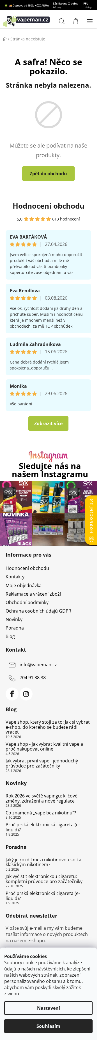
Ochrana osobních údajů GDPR (38, 611)
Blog (10, 636)
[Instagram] (26, 693)
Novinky (14, 619)
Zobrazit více (48, 423)
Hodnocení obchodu (48, 206)
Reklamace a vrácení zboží (33, 594)
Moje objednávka (24, 585)
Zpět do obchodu (48, 173)
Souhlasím (48, 1026)
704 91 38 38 (33, 678)
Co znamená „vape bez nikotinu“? (41, 813)
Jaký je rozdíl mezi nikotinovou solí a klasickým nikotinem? (43, 862)
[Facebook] (12, 693)
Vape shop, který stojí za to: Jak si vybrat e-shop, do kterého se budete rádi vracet (48, 727)
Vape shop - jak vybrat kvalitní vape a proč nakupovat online (44, 747)
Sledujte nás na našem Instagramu (50, 470)
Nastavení (48, 1008)
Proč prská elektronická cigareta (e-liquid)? (43, 827)
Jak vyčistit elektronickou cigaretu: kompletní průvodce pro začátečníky (44, 879)
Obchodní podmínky (27, 602)
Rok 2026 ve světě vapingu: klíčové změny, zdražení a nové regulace (41, 798)
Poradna (15, 628)
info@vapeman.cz (38, 665)
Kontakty (15, 577)
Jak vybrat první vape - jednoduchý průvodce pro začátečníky (42, 763)
